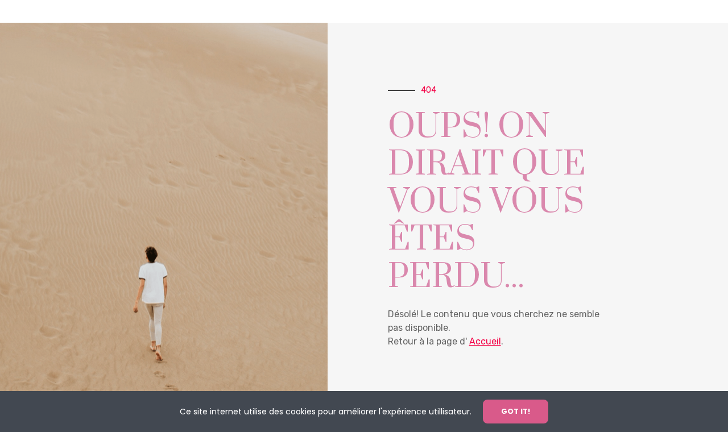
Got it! (515, 411)
